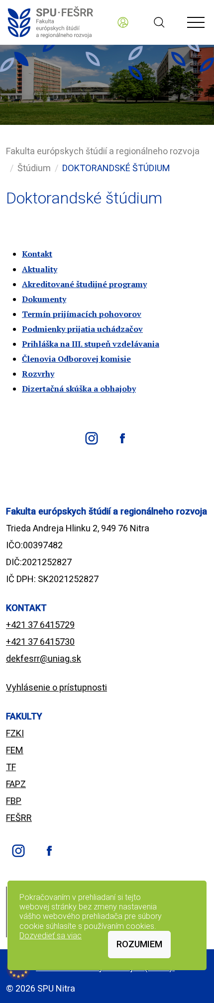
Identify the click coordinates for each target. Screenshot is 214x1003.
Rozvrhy (38, 373)
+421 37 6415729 (40, 624)
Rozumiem (139, 944)
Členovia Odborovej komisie (76, 358)
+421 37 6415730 (40, 641)
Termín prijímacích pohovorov (81, 313)
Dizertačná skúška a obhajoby (79, 388)
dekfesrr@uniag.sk (43, 658)
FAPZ (16, 784)
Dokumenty (44, 299)
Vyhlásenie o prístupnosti (56, 687)
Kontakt (37, 253)
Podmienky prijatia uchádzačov (82, 328)
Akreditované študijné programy (84, 284)
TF (11, 767)
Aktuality (39, 269)
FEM (14, 750)
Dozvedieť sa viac (50, 935)
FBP (13, 801)
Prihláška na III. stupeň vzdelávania (90, 343)
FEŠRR (19, 817)
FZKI (15, 733)
